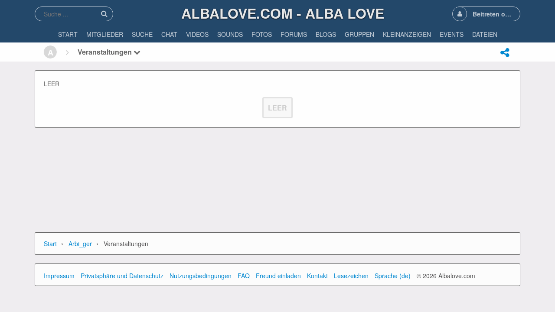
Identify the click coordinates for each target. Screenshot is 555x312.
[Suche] (104, 13)
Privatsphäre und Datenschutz (122, 275)
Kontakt (317, 275)
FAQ (244, 275)
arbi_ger (80, 243)
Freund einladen (278, 275)
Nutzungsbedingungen (201, 275)
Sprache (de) (393, 275)
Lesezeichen (351, 275)
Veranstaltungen (106, 52)
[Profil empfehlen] (505, 52)
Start (50, 243)
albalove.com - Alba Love (282, 13)
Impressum (59, 275)
